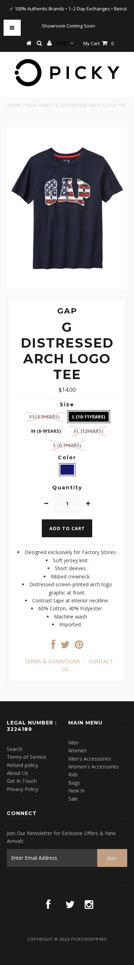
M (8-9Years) (46, 431)
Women (77, 750)
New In (76, 790)
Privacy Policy (22, 789)
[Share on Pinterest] (79, 646)
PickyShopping (89, 939)
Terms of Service (26, 756)
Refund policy (22, 765)
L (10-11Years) (88, 416)
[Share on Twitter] (65, 646)
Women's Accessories (93, 766)
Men (73, 742)
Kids (73, 774)
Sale (73, 798)
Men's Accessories (89, 758)
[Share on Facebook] (53, 646)
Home (14, 105)
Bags (74, 782)
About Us (17, 773)
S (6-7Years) (67, 445)
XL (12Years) (88, 431)
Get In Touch (22, 780)
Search (15, 749)
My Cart (98, 43)
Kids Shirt (38, 105)
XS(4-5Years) (44, 416)
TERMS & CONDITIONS (52, 661)
